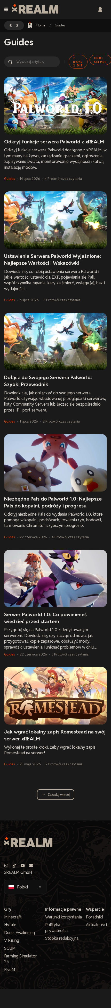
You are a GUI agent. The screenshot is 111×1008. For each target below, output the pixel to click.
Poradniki (94, 917)
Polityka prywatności (56, 927)
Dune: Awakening (19, 932)
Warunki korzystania (63, 917)
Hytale (10, 924)
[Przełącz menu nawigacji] (6, 9)
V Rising (11, 940)
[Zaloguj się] (100, 9)
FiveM (9, 969)
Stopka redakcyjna (61, 938)
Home (40, 25)
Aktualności (96, 924)
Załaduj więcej (59, 794)
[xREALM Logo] (35, 9)
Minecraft (13, 917)
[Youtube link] (23, 866)
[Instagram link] (6, 866)
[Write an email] (31, 866)
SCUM (9, 948)
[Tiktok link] (14, 866)
